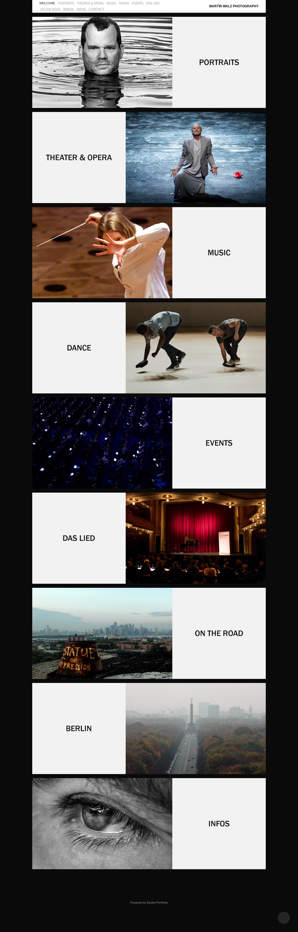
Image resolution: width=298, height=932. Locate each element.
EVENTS (137, 3)
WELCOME (47, 3)
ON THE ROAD (50, 9)
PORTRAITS (66, 3)
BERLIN (68, 9)
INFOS (81, 9)
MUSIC (111, 3)
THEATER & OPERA (90, 3)
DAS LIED (153, 3)
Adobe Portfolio (157, 902)
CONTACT (97, 9)
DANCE (124, 3)
